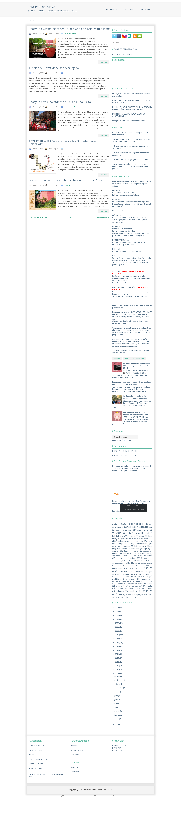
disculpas (146, 551)
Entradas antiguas (103, 218)
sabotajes (120, 591)
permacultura (120, 584)
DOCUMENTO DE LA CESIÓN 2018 (124, 451)
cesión (143, 539)
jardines (115, 574)
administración (117, 527)
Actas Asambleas (35, 768)
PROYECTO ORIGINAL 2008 (38, 759)
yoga (134, 597)
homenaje (146, 565)
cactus (125, 538)
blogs (119, 539)
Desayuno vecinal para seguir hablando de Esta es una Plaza (69, 29)
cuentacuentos (134, 549)
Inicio (32, 20)
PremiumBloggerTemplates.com (99, 796)
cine (150, 538)
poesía (140, 584)
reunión (141, 588)
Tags (127, 359)
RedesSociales (130, 588)
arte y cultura (68, 107)
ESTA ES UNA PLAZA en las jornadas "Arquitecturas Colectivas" (62, 142)
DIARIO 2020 (117, 750)
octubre (117, 684)
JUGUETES (116, 271)
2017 (117, 642)
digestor (136, 551)
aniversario (128, 530)
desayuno (72, 34)
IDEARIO (32, 755)
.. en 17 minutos (76, 772)
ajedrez (118, 530)
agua (150, 527)
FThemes (65, 796)
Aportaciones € (145, 9)
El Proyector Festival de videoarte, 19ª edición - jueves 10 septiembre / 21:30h (137, 365)
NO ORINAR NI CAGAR (120, 240)
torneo (129, 595)
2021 (117, 627)
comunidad (116, 546)
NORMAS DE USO (77, 750)
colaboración (123, 541)
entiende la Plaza (130, 556)
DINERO (115, 256)
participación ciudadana (120, 581)
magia (121, 577)
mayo (116, 703)
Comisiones (75, 755)
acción (65, 34)
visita (129, 597)
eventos (146, 558)
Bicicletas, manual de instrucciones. (125, 283)
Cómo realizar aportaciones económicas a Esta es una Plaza (135, 413)
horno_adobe (117, 568)
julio (116, 696)
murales (132, 579)
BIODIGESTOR (117, 211)
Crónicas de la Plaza (143, 546)
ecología (141, 553)
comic (150, 541)
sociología (133, 591)
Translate (130, 440)
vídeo (118, 466)
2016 (117, 646)
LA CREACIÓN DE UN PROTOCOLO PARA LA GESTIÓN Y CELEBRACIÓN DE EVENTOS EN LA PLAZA (132, 108)
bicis (150, 536)
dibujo (126, 551)
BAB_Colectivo (117, 536)
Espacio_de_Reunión (126, 558)
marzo (116, 711)
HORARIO (74, 746)
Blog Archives (138, 359)
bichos (141, 536)
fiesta (139, 560)
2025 (117, 611)
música (144, 579)
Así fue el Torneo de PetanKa (134, 396)
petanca (131, 584)
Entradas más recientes (38, 218)
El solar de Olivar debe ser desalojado (54, 68)
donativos (127, 553)
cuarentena (120, 549)
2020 (117, 631)
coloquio (139, 541)
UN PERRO (116, 226)
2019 (117, 635)
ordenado (116, 186)
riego (150, 588)
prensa (149, 584)
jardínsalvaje (130, 574)
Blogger (109, 790)
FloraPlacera (132, 563)
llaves (114, 577)
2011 (117, 666)
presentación (120, 586)
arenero (140, 530)
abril (116, 707)
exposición (116, 561)
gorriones (134, 565)
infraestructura (141, 571)
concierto (126, 546)
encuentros (116, 556)
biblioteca (131, 536)
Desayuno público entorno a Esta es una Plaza (60, 102)
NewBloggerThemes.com (118, 796)
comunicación (141, 543)
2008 (117, 724)
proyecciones (133, 586)
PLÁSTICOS (116, 215)
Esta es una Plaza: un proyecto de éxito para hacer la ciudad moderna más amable (131, 383)
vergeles (147, 595)
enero (116, 719)
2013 (117, 658)
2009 (117, 673)
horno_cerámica (133, 568)
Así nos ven (130, 9)
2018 (117, 639)
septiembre (118, 688)
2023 (117, 619)
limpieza (143, 574)
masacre (129, 577)
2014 (117, 654)
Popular (117, 359)
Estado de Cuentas (36, 764)
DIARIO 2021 (117, 748)
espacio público (146, 556)
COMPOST (116, 199)
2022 (117, 623)
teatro (121, 594)
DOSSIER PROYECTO (36, 746)
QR (144, 586)
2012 (117, 662)
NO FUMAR (116, 249)
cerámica (135, 539)
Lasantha (85, 796)
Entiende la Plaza (113, 9)
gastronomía (121, 565)
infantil (124, 571)
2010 (117, 670)
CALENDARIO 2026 (119, 746)
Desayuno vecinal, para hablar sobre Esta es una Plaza (65, 180)
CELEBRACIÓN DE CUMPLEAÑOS (124, 287)
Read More (103, 62)
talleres (147, 591)
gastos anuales (146, 563)
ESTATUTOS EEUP (35, 750)
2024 (117, 615)
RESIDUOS (116, 190)
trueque (137, 594)
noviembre (118, 680)
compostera (123, 543)
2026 (117, 608)
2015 (117, 650)
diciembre (118, 676)
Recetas (119, 588)
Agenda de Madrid (135, 526)
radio (150, 586)
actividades (136, 524)
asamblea (140, 533)
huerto (148, 568)
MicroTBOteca (143, 577)
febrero (117, 715)
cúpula (146, 549)
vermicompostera (118, 597)
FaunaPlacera (129, 561)
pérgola (149, 581)
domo (114, 553)
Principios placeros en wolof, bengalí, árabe (128, 121)
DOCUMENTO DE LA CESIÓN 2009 (124, 455)
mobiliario (116, 579)
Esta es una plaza (41, 7)
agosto (117, 692)
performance (137, 581)
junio (116, 699)
